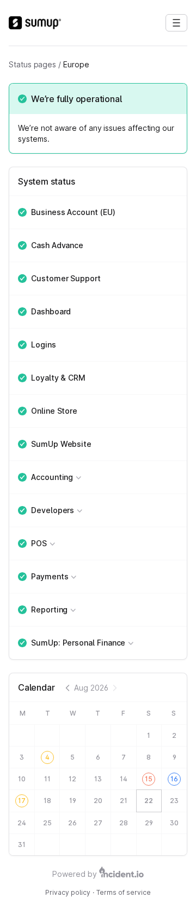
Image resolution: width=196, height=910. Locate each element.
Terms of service (123, 892)
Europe (76, 64)
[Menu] (176, 22)
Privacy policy (67, 892)
